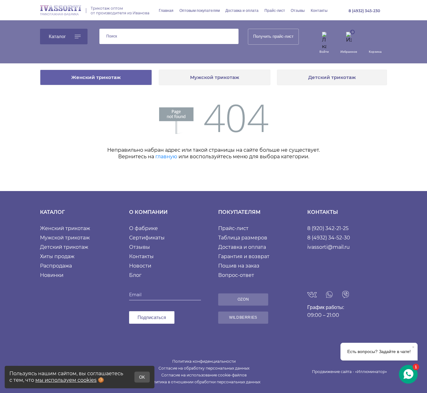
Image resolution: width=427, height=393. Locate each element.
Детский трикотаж (332, 77)
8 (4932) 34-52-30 (328, 238)
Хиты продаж (57, 256)
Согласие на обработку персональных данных (203, 368)
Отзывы (298, 10)
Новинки (51, 275)
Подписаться (152, 317)
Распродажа (56, 266)
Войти (324, 51)
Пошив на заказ (238, 266)
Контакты (319, 10)
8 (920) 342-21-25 (328, 228)
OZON (243, 299)
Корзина (375, 51)
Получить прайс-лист (273, 36)
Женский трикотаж (96, 77)
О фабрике (143, 228)
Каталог (57, 36)
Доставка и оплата (242, 10)
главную (166, 157)
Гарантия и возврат (243, 256)
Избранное (348, 51)
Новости (140, 266)
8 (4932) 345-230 (364, 10)
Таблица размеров (242, 238)
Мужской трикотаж (214, 77)
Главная (166, 10)
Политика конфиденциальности (204, 361)
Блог (135, 275)
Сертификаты (147, 238)
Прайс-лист (274, 10)
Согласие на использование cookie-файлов (204, 375)
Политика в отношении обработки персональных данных (204, 382)
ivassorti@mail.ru (328, 247)
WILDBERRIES (243, 317)
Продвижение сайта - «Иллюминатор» (349, 371)
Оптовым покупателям (199, 10)
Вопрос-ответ (236, 275)
